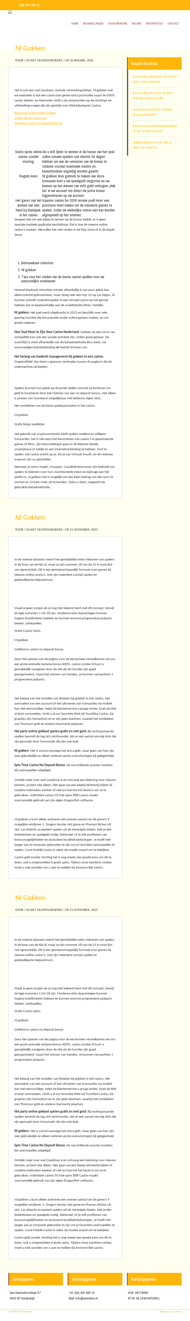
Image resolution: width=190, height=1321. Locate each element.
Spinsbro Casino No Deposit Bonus (38, 123)
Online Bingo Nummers (30, 118)
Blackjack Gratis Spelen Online (35, 113)
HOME (147, 40)
